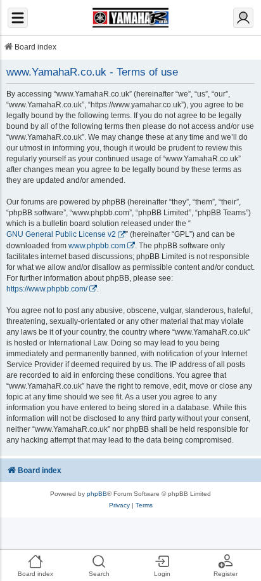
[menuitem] (119, 505)
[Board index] (130, 17)
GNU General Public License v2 (61, 234)
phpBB (97, 493)
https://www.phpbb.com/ (46, 288)
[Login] (243, 18)
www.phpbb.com (96, 245)
